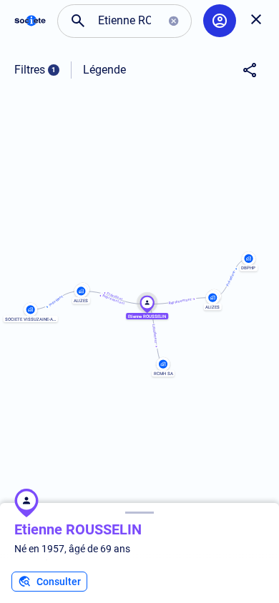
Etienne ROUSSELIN (78, 529)
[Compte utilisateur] (219, 20)
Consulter (58, 581)
